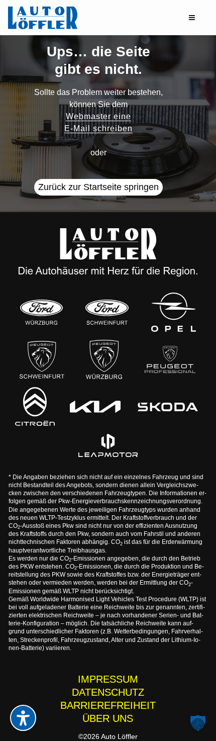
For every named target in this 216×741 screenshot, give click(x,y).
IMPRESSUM (108, 679)
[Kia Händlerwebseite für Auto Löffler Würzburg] (95, 407)
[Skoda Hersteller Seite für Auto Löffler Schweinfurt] (167, 406)
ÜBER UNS (107, 718)
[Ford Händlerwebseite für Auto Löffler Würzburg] (41, 312)
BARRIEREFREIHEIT (108, 705)
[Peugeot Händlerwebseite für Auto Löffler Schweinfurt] (42, 359)
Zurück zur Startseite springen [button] (98, 187)
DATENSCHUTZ (108, 692)
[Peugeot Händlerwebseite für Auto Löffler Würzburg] (104, 359)
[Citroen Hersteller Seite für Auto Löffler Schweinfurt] (35, 406)
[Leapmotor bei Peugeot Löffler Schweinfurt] (108, 445)
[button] (192, 17)
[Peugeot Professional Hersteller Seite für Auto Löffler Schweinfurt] (170, 359)
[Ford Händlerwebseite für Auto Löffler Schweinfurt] (107, 312)
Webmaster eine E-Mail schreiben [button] (98, 122)
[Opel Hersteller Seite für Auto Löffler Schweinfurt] (173, 312)
